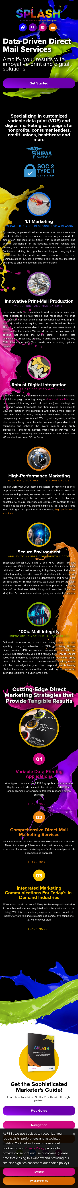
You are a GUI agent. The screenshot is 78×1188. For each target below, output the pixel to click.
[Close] (74, 1134)
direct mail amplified (57, 399)
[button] (33, 27)
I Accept (39, 1172)
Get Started (39, 83)
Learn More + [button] (39, 804)
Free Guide (39, 1111)
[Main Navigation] (23, 27)
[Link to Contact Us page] (43, 27)
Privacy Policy (34, 1148)
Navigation (39, 1125)
